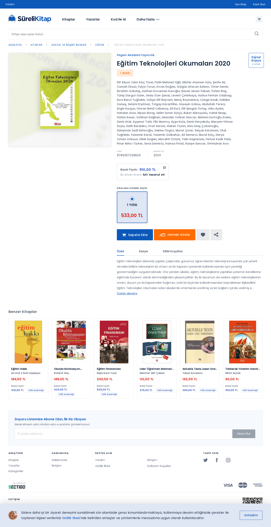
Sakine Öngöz (164, 130)
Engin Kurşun (126, 109)
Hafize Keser (126, 117)
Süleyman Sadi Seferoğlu (135, 130)
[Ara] (256, 34)
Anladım (251, 515)
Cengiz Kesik (209, 100)
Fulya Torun (146, 87)
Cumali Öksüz (126, 87)
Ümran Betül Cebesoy (152, 109)
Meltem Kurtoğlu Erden (214, 117)
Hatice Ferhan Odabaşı (215, 95)
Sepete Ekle (137, 235)
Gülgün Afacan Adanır (193, 87)
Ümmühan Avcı (218, 144)
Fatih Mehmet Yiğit (168, 82)
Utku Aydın (215, 109)
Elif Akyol (123, 82)
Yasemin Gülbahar (166, 135)
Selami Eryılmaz (139, 104)
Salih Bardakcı (136, 126)
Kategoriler (16, 471)
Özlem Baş (218, 91)
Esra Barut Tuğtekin (131, 100)
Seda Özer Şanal (158, 95)
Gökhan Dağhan (148, 117)
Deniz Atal (124, 122)
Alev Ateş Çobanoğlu (202, 126)
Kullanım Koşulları (159, 466)
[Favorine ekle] (203, 234)
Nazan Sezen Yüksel (195, 91)
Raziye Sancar (195, 144)
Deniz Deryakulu (198, 122)
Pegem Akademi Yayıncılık (136, 55)
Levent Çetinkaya (183, 95)
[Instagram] (228, 460)
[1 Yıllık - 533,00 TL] (132, 193)
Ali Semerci (189, 135)
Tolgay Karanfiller (165, 104)
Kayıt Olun (259, 4)
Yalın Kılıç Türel (142, 82)
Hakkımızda (59, 460)
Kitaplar (68, 19)
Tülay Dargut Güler (130, 95)
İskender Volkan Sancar (179, 117)
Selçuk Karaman (206, 130)
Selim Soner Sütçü (169, 113)
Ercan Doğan (166, 87)
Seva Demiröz (154, 144)
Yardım (10, 4)
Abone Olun (244, 433)
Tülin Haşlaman (193, 139)
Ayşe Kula (178, 122)
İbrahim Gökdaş (128, 91)
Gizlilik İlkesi (102, 466)
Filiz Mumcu (161, 122)
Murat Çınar (184, 130)
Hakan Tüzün (176, 126)
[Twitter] (205, 460)
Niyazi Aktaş (146, 113)
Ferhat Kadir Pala (218, 139)
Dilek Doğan (148, 139)
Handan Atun (126, 113)
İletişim (57, 466)
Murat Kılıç (206, 135)
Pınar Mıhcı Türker (130, 144)
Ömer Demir (219, 87)
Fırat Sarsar (156, 126)
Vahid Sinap (217, 113)
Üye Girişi (240, 4)
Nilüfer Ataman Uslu (196, 82)
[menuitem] (68, 19)
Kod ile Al (118, 19)
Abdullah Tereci (213, 104)
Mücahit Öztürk (169, 139)
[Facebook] (217, 460)
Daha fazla (146, 19)
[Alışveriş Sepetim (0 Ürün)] (259, 19)
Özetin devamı (127, 293)
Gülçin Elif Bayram (160, 100)
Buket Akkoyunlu (195, 113)
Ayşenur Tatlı (142, 122)
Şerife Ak (219, 82)
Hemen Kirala (178, 234)
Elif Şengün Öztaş (194, 109)
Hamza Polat (174, 144)
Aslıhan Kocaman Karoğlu (161, 91)
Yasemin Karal (141, 135)
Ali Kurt (175, 109)
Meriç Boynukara (186, 100)
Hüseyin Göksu (189, 104)
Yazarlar (93, 19)
